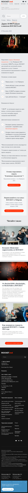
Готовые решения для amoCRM (7, 407)
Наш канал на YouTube (19, 408)
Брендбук (17, 435)
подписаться (7, 489)
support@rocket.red (4, 364)
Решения (17, 425)
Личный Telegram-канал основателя (19, 413)
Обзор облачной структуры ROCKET (6, 427)
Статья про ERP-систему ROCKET (19, 406)
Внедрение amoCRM (5, 403)
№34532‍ (21, 466)
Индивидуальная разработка (6, 414)
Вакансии (17, 428)
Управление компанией (7, 423)
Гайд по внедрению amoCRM (6, 409)
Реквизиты (4, 370)
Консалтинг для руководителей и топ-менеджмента (7, 434)
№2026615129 (23, 464)
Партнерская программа (17, 432)
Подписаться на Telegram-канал (14, 210)
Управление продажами (7, 397)
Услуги (16, 422)
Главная (2, 7)
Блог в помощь (18, 397)
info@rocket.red (4, 363)
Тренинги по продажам (5, 418)
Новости (7, 7)
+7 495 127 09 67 (5, 361)
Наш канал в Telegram (19, 410)
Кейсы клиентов (18, 403)
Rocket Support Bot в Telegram (7, 367)
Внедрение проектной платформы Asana (5, 430)
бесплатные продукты (12, 128)
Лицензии (3, 416)
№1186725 (20, 463)
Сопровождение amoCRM (6, 405)
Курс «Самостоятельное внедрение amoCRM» (5, 412)
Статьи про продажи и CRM (20, 401)
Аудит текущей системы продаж (7, 401)
